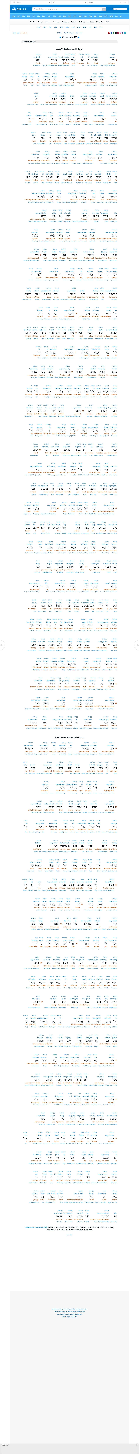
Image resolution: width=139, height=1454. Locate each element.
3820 (38, 840)
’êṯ (32, 271)
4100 (101, 73)
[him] (39, 879)
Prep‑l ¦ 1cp (70, 104)
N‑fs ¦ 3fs (96, 221)
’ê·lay (88, 1018)
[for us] (72, 93)
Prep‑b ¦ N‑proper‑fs (63, 65)
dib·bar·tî (29, 408)
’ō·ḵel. (44, 252)
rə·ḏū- (102, 96)
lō (81, 271)
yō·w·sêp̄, (97, 135)
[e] (114, 54)
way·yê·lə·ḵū (60, 784)
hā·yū (107, 349)
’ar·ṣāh (72, 882)
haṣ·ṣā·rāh (30, 622)
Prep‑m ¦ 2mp (113, 475)
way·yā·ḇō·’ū (87, 154)
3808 (35, 93)
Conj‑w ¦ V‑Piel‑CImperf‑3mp (81, 754)
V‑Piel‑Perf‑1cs (29, 416)
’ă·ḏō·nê (60, 901)
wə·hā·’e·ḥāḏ (102, 408)
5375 (110, 781)
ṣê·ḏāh (69, 765)
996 (40, 678)
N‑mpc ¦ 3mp (62, 754)
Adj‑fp (61, 241)
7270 (48, 288)
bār (51, 115)
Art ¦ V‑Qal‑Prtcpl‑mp (34, 163)
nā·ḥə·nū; (42, 330)
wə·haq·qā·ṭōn (93, 960)
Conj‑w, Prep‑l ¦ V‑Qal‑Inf (88, 773)
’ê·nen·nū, (103, 960)
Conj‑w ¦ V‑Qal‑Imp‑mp (81, 104)
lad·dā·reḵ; (59, 765)
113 (40, 307)
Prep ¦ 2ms (90, 1163)
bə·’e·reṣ (89, 174)
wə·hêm (90, 271)
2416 (47, 424)
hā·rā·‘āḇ (98, 174)
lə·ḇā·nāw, (113, 76)
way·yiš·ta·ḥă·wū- (38, 193)
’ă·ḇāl (92, 603)
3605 (101, 190)
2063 (72, 424)
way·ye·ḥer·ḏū (112, 862)
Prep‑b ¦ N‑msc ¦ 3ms (111, 1085)
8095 (68, 717)
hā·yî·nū (96, 940)
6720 (69, 762)
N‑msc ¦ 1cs (39, 319)
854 (64, 132)
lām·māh (101, 76)
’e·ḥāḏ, (93, 544)
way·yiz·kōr (54, 271)
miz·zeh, (100, 447)
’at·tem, (36, 291)
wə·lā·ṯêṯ (92, 765)
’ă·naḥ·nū (105, 388)
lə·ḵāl (102, 193)
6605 (110, 801)
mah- (65, 862)
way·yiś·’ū (110, 784)
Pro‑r (102, 299)
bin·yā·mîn (113, 135)
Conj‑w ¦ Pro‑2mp (61, 475)
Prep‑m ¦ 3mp (89, 708)
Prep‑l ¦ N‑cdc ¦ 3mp (31, 728)
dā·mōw (54, 661)
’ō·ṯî (70, 1096)
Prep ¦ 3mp (92, 241)
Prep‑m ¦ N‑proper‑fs (41, 124)
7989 (49, 171)
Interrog (102, 85)
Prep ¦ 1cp (89, 630)
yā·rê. (42, 525)
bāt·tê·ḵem (74, 999)
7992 (102, 522)
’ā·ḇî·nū (29, 388)
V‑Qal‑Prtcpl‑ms (75, 689)
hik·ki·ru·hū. (70, 271)
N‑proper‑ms (94, 65)
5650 (114, 327)
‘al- (43, 174)
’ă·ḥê (59, 193)
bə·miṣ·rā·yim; (64, 57)
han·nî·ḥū (113, 999)
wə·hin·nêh (59, 388)
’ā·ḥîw (84, 862)
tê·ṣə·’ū (114, 447)
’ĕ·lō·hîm (38, 862)
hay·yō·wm (80, 960)
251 (85, 112)
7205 (87, 639)
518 (30, 424)
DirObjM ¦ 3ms (42, 728)
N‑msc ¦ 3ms (99, 611)
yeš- (82, 57)
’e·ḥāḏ (51, 330)
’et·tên (79, 1038)
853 (29, 112)
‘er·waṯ (108, 310)
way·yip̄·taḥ (110, 804)
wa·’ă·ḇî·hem (48, 1077)
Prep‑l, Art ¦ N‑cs (58, 773)
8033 (92, 93)
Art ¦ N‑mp (114, 299)
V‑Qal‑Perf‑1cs (46, 85)
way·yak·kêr (34, 252)
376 (57, 327)
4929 (79, 502)
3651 (34, 327)
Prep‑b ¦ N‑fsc (88, 182)
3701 (29, 742)
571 (104, 483)
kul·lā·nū (71, 330)
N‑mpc (85, 124)
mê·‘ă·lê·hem (88, 700)
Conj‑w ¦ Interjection (57, 397)
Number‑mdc (55, 1143)
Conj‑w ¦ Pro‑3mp (88, 280)
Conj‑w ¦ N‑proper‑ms (66, 182)
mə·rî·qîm (87, 1057)
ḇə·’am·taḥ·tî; (65, 843)
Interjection (54, 85)
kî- (116, 174)
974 (63, 424)
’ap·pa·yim (104, 213)
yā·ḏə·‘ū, (92, 681)
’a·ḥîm (114, 388)
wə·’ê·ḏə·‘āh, (78, 1018)
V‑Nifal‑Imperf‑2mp (61, 436)
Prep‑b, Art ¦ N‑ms (112, 533)
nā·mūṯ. (114, 115)
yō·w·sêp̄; (52, 408)
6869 (33, 600)
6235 (68, 112)
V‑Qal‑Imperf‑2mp (112, 455)
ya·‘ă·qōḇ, (94, 57)
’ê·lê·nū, (38, 622)
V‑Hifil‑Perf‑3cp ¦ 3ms (68, 280)
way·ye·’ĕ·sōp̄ (109, 505)
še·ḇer (73, 57)
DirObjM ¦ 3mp (93, 514)
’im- (31, 427)
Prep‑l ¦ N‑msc (100, 202)
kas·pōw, (91, 823)
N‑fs (71, 773)
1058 (78, 697)
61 (91, 600)
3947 (97, 463)
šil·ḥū (36, 447)
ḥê (50, 427)
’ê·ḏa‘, (75, 979)
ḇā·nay (48, 1135)
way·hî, (111, 1057)
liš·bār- (54, 252)
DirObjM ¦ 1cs (68, 1104)
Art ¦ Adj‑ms (49, 182)
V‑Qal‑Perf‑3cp (98, 338)
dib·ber (77, 901)
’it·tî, (106, 999)
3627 (63, 742)
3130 (77, 112)
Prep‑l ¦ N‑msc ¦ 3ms (48, 812)
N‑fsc (109, 319)
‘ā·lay (62, 1116)
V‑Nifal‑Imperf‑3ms (83, 553)
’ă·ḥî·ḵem (66, 447)
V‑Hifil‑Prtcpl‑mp (87, 1066)
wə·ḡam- (61, 661)
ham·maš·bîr (112, 193)
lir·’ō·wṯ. (80, 369)
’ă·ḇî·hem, (77, 1096)
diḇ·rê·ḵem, (113, 486)
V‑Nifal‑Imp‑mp (51, 475)
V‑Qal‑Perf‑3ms (81, 143)
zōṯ (94, 525)
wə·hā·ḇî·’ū (36, 999)
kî (88, 57)
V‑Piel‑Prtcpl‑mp (46, 299)
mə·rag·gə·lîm (46, 291)
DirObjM (60, 221)
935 (90, 151)
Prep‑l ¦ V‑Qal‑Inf (58, 124)
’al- (116, 661)
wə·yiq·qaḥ (96, 466)
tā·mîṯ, (40, 1135)
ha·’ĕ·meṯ (103, 486)
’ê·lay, (38, 564)
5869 (34, 717)
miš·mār (79, 505)
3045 (92, 678)
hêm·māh (57, 1077)
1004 (72, 541)
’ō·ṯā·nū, (97, 921)
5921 (41, 171)
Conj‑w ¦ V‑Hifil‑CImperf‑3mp (49, 890)
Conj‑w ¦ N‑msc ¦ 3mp (47, 1085)
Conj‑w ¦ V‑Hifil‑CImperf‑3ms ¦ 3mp (37, 221)
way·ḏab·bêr (82, 232)
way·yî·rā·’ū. (35, 1077)
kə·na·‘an (62, 252)
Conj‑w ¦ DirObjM (26, 124)
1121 (114, 73)
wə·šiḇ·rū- (83, 96)
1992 (89, 268)
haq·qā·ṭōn (47, 388)
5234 (43, 210)
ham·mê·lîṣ (51, 681)
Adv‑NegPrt (89, 143)
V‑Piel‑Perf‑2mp (59, 1104)
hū (58, 174)
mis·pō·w (59, 804)
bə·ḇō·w (78, 447)
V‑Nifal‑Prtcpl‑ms (36, 669)
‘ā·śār (43, 369)
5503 (40, 1035)
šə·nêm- (71, 940)
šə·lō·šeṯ (72, 505)
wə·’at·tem (62, 466)
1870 (60, 762)
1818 (53, 658)
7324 (88, 1054)
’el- (86, 505)
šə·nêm (50, 369)
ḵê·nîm (57, 979)
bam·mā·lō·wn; (36, 804)
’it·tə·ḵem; (92, 486)
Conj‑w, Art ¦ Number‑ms (100, 416)
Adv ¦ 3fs (93, 104)
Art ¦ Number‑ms (92, 812)
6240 (42, 366)
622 (111, 502)
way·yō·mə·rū (69, 310)
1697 (114, 483)
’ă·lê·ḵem (113, 427)
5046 (54, 879)
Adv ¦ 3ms (89, 416)
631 (52, 463)
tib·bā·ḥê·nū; (61, 427)
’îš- (59, 330)
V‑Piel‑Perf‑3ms (75, 910)
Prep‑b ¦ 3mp (38, 689)
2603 (105, 619)
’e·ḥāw (54, 213)
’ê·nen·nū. (88, 408)
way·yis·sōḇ (109, 700)
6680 (110, 742)
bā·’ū (101, 330)
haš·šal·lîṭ (49, 174)
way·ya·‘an (103, 642)
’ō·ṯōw (44, 720)
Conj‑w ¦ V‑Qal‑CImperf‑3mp (96, 124)
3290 (95, 54)
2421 (54, 93)
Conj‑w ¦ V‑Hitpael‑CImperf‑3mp (36, 202)
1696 (83, 229)
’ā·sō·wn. (99, 154)
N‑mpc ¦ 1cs (47, 1143)
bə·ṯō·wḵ (46, 154)
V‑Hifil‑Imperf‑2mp (47, 572)
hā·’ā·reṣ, (34, 174)
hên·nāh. (45, 447)
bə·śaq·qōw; (112, 1077)
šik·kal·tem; (59, 1096)
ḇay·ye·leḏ (97, 661)
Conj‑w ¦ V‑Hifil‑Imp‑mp (34, 1007)
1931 (56, 171)
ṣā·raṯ (34, 603)
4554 (59, 801)
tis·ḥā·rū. (40, 1038)
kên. (25, 765)
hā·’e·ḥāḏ (94, 804)
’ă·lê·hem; (53, 349)
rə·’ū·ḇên (87, 642)
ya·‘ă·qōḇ (37, 57)
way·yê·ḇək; (77, 700)
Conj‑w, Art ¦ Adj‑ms (93, 968)
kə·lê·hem (62, 745)
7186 (59, 229)
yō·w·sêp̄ (76, 115)
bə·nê (74, 154)
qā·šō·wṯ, (59, 232)
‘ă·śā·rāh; (68, 115)
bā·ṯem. (87, 310)
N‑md (106, 221)
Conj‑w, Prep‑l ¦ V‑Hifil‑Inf (40, 754)
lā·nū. (32, 862)
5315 (114, 619)
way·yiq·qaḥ (104, 720)
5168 (42, 327)
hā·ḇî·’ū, (30, 544)
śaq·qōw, (100, 765)
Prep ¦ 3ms (55, 319)
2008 (45, 444)
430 (58, 522)
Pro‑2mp (37, 299)
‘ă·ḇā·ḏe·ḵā (96, 349)
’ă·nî (48, 525)
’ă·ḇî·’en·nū (105, 1155)
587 (28, 327)
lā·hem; (82, 291)
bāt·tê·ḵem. (95, 564)
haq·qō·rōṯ (113, 901)
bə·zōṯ (73, 427)
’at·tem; (51, 979)
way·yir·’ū (100, 1077)
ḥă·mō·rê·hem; (71, 784)
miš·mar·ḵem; (61, 544)
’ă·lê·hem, (113, 720)
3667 (80, 171)
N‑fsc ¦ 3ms (114, 630)
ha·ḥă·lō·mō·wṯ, (111, 291)
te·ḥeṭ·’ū (109, 661)
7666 (84, 93)
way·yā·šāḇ (61, 700)
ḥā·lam (95, 291)
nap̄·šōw (114, 622)
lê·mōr (106, 427)
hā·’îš (68, 901)
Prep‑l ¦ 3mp (82, 299)
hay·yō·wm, (112, 408)
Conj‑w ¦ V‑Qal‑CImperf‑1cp (51, 929)
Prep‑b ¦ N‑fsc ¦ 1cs (64, 851)
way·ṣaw (110, 745)
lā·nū (72, 96)
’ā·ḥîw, (100, 603)
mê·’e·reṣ (73, 252)
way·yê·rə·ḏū (99, 115)
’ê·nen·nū (35, 1096)
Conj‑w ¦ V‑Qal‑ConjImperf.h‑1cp (48, 104)
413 (92, 229)
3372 (41, 522)
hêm (95, 1057)
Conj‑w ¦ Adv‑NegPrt (32, 104)
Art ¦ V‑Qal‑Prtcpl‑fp (111, 910)
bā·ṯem (93, 369)
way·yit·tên (113, 921)
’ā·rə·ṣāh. (95, 213)
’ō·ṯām (94, 505)
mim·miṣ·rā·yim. (41, 115)
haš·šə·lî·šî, (101, 525)
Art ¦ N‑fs (35, 182)
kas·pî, (89, 843)
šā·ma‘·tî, (46, 76)
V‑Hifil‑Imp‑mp (29, 553)
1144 (114, 132)
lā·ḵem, (68, 1038)
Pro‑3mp (95, 1066)
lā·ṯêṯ (71, 804)
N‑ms (73, 65)
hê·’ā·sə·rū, (51, 466)
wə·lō (36, 96)
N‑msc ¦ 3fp (42, 1124)
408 (114, 658)
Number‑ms (68, 124)
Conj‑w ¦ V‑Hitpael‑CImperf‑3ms (108, 241)
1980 (39, 541)
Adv (83, 65)
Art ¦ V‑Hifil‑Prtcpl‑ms (111, 202)
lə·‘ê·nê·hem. (32, 720)
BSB (18, 33)
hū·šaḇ (104, 843)
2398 (108, 658)
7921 (60, 1093)
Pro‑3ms (57, 182)
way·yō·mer (52, 57)
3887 (51, 678)
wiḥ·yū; (77, 525)
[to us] (32, 859)
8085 (46, 73)
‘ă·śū (87, 525)
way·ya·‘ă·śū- (60, 583)
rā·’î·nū (43, 603)
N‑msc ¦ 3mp (87, 793)
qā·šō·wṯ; (36, 901)
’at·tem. (84, 427)
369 (90, 405)
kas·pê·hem (28, 745)
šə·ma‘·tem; (71, 661)
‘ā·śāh (51, 862)
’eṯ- (66, 135)
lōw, (39, 882)
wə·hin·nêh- (82, 823)
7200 (111, 54)
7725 (62, 697)
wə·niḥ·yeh (53, 96)
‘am (93, 193)
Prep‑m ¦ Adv (62, 104)
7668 (72, 54)
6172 (108, 307)
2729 (114, 859)
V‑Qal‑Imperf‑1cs (72, 988)
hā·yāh (108, 174)
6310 (64, 820)
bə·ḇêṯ (73, 544)
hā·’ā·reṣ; (82, 193)
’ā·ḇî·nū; (35, 940)
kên (55, 622)
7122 (114, 151)
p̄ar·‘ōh (39, 427)
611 (100, 151)
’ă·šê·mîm (85, 603)
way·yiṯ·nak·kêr (111, 232)
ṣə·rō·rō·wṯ (77, 1077)
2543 (74, 781)
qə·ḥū (64, 999)
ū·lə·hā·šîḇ (43, 745)
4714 (66, 54)
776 (89, 171)
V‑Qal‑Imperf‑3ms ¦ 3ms (110, 163)
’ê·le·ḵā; (90, 1155)
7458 (98, 171)
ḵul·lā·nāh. (41, 1116)
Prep (65, 143)
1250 (49, 112)
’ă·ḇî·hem (80, 882)
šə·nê (57, 1135)
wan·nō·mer (54, 921)
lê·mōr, (70, 642)
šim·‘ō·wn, (68, 720)
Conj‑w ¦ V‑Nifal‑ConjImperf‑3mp (33, 475)
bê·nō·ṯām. (38, 681)
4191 (114, 112)
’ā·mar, (43, 135)
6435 (32, 132)
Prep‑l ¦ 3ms (113, 221)
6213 (85, 522)
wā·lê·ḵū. (53, 999)
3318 (114, 444)
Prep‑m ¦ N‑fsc (73, 260)
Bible (14, 33)
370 (114, 249)
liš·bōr (61, 115)
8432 (46, 151)
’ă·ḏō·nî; (40, 310)
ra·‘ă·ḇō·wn (107, 564)
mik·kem (114, 466)
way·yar (112, 57)
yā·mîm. (63, 505)
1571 (61, 658)
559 (54, 54)
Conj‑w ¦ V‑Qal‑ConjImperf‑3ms (92, 475)
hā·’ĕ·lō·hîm (56, 525)
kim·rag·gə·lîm (86, 921)
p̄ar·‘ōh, (60, 486)
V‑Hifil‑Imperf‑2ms (37, 1143)
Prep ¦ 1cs (37, 572)
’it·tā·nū (43, 901)
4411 (38, 801)
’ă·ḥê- (85, 115)
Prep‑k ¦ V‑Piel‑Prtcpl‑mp (84, 929)
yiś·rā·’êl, (65, 154)
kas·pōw (36, 1057)
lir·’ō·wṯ (28, 291)
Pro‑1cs (48, 533)
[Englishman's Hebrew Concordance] (73, 93)
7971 (82, 132)
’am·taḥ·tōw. (53, 823)
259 (51, 327)
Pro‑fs (93, 533)
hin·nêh (54, 76)
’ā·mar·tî (51, 642)
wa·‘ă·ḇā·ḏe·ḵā (111, 330)
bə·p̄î (66, 823)
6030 (103, 639)
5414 (91, 762)
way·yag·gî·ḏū (52, 882)
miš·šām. (45, 784)
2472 (114, 288)
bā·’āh (48, 622)
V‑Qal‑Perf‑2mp (102, 260)
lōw (115, 213)
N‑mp (115, 397)
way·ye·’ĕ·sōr (58, 720)
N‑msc (106, 143)
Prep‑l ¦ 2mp (67, 1046)
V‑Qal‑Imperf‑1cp (112, 124)
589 (48, 522)
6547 (39, 424)
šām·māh (92, 96)
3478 (65, 151)
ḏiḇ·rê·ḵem (94, 583)
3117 (114, 405)
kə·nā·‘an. (79, 174)
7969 (71, 502)
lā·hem (77, 765)
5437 (110, 697)
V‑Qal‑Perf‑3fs (47, 630)
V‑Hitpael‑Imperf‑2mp (91, 85)
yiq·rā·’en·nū (112, 154)
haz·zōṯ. (114, 642)
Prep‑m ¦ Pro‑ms (98, 455)
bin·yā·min (80, 1116)
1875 (38, 658)
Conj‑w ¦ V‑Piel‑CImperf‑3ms (79, 241)
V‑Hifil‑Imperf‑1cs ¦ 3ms (103, 1163)
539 (114, 580)
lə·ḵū (40, 544)
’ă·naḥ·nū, (27, 330)
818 (86, 600)
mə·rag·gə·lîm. (83, 349)
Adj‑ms (43, 533)
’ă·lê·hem (91, 232)
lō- (92, 135)
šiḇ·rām (88, 784)
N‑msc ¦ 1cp (70, 338)
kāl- (25, 882)
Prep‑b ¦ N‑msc (45, 163)
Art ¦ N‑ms (98, 182)
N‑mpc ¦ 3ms (57, 143)
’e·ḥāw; (58, 135)
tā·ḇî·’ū (49, 564)
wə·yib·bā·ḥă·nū (36, 466)
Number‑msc (71, 514)
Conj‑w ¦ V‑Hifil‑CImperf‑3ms (31, 260)
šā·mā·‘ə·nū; (68, 622)
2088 (99, 444)
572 (55, 820)
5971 (92, 190)
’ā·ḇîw (81, 1135)
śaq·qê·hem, (74, 1057)
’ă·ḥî (106, 135)
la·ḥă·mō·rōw (49, 804)
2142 (55, 268)
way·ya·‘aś (48, 765)
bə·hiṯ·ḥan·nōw (103, 622)
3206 (97, 658)
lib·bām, (38, 843)
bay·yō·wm (113, 525)
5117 (114, 996)
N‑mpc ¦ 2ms (96, 358)
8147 (50, 366)
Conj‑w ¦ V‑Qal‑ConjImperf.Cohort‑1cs (73, 1027)
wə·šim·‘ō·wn (112, 1116)
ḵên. (46, 583)
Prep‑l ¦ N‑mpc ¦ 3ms (111, 85)
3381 (101, 93)
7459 (107, 561)
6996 (47, 385)
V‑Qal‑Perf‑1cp (42, 611)
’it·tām (68, 232)
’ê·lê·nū (89, 622)
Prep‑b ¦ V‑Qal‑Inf (76, 455)
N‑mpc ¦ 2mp (113, 494)
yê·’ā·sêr (84, 544)
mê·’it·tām (88, 720)
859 (37, 288)
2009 (54, 73)
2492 (95, 288)
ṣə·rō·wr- (43, 1057)
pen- (34, 135)
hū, (46, 408)
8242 (100, 762)
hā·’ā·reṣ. (67, 921)
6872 (44, 1054)
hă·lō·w (59, 642)
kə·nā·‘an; (68, 388)
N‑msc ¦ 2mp (66, 455)
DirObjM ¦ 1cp (96, 929)
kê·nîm (35, 330)
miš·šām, (62, 96)
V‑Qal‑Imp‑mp (101, 104)
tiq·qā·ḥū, (72, 1116)
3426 (80, 54)
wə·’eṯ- (29, 115)
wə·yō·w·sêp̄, (67, 174)
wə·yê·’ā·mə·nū (111, 583)
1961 (108, 171)
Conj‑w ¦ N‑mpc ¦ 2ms (111, 338)
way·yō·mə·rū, (88, 252)
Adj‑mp (36, 338)
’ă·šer (102, 291)
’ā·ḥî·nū (58, 603)
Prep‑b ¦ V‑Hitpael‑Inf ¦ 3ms (101, 630)
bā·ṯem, (104, 252)
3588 (86, 54)
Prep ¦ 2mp (114, 436)
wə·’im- (83, 486)
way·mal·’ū (85, 745)
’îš (116, 603)
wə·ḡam (81, 843)
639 (105, 210)
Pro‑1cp (44, 338)
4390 (85, 742)
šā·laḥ (83, 135)
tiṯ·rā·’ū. (94, 76)
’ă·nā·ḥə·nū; (112, 940)
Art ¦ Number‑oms (101, 533)
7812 (42, 190)
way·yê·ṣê (54, 843)
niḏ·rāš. (38, 661)
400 (44, 249)
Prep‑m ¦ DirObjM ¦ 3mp (85, 728)
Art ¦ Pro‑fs (114, 650)
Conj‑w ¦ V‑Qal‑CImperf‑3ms (107, 65)
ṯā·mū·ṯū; (73, 583)
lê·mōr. (90, 901)
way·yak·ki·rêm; (40, 213)
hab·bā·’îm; (36, 154)
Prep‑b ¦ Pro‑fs (71, 436)
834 (101, 288)
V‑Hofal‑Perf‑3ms (102, 851)
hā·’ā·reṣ (96, 310)
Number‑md (50, 377)
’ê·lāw (55, 310)
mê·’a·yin (113, 252)
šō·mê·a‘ (77, 681)
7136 (114, 898)
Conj (88, 65)
